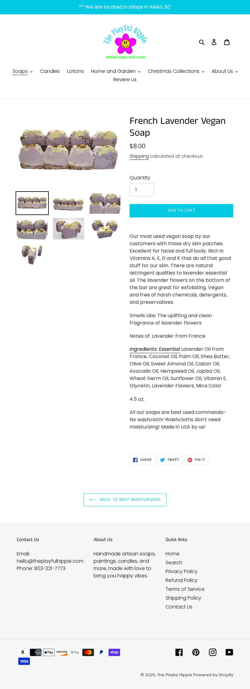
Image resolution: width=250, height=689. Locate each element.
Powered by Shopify (213, 675)
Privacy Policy (182, 571)
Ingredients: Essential (155, 349)
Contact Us (179, 606)
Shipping (139, 156)
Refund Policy (182, 580)
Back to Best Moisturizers (129, 500)
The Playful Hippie (174, 675)
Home (173, 553)
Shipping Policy (183, 597)
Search (174, 562)
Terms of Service (185, 589)
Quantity (140, 177)
